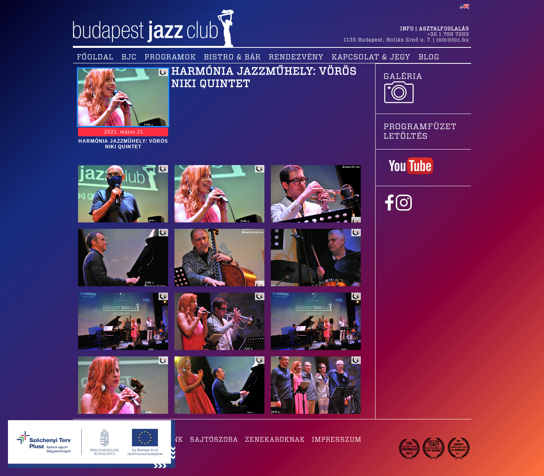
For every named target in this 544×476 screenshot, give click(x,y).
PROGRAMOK (170, 57)
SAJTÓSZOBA (214, 440)
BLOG (429, 57)
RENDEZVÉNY (296, 57)
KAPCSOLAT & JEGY (371, 57)
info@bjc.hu (452, 39)
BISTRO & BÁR (232, 57)
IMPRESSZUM (337, 440)
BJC (129, 57)
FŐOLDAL (95, 57)
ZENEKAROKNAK (275, 440)
